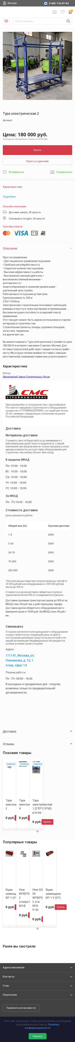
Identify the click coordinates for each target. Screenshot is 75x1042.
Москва (12, 3)
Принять (37, 1036)
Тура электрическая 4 (29, 804)
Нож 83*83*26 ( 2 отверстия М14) (26, 897)
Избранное (63, 12)
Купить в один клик (37, 161)
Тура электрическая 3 (15, 804)
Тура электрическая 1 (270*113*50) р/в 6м (42, 806)
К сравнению (64, 172)
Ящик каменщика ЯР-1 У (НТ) (53, 893)
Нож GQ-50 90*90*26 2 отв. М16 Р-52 (38, 899)
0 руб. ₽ (71, 11)
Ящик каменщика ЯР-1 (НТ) (13, 893)
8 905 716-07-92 (59, 3)
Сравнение (55, 12)
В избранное (16, 172)
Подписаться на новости (21, 1007)
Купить (37, 150)
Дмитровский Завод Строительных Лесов (26, 376)
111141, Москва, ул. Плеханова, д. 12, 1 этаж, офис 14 (20, 660)
